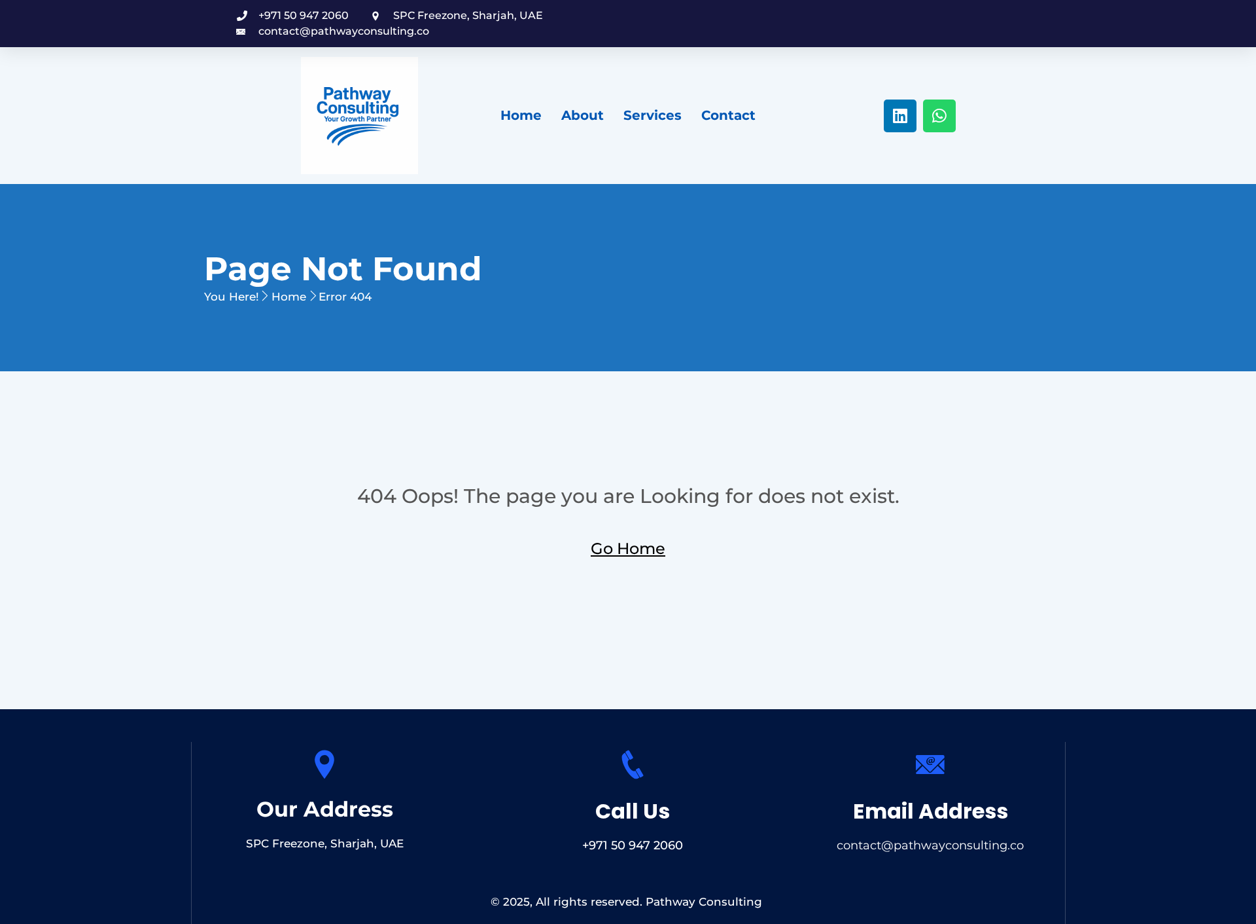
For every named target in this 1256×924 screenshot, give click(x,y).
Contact (728, 115)
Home (521, 115)
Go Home (628, 548)
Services (652, 115)
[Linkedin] (900, 116)
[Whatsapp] (939, 116)
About (582, 115)
